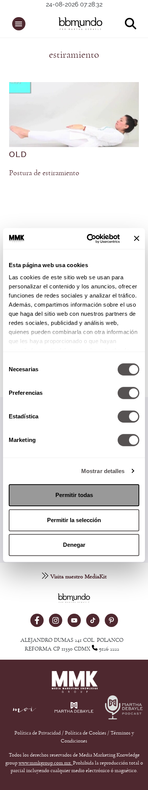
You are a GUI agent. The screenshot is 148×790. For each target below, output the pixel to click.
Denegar (74, 544)
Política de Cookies (85, 733)
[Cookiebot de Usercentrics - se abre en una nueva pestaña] (90, 239)
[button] (18, 23)
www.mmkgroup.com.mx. (46, 763)
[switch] (128, 393)
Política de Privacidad (38, 733)
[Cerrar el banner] (136, 238)
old (18, 154)
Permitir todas (74, 495)
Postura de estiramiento (44, 173)
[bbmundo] (78, 23)
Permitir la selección (74, 520)
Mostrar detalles (103, 471)
